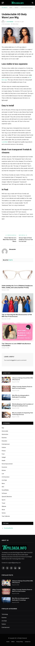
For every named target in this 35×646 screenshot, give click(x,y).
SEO (3, 486)
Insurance (4, 467)
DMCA (12, 641)
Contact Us (27, 641)
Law (3, 473)
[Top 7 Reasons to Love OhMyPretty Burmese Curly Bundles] (17, 331)
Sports (3, 500)
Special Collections (7, 496)
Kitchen (4, 470)
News (3, 483)
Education (4, 441)
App (3, 427)
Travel (3, 503)
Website (4, 506)
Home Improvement (7, 464)
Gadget (4, 457)
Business (4, 437)
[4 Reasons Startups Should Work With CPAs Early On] (6, 380)
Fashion (4, 447)
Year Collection (6, 516)
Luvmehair (5, 142)
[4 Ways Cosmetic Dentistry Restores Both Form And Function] (6, 389)
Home (7, 641)
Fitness (4, 450)
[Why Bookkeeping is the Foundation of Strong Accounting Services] (6, 406)
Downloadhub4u (8, 528)
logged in (13, 360)
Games (4, 513)
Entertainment (6, 444)
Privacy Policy (19, 641)
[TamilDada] (17, 3)
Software (4, 493)
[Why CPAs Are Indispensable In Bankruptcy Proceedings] (6, 397)
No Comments (6, 24)
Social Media (5, 490)
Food (3, 454)
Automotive (5, 434)
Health (3, 460)
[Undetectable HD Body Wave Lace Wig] (17, 35)
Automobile (5, 431)
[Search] (32, 3)
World (3, 509)
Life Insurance (5, 477)
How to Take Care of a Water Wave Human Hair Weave (9, 239)
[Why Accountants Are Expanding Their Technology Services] (6, 415)
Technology (5, 614)
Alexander (10, 21)
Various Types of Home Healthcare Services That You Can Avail (26, 239)
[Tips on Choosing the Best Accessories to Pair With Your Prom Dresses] (17, 302)
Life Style (4, 480)
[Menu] (3, 3)
